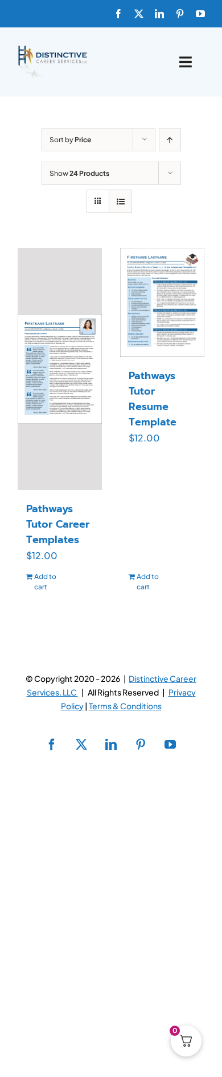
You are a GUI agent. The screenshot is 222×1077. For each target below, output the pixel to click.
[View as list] (120, 201)
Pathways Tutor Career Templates (57, 524)
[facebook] (118, 13)
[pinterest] (179, 13)
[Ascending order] (170, 139)
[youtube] (200, 13)
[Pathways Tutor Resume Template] (162, 302)
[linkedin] (159, 13)
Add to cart (45, 581)
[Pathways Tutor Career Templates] (60, 369)
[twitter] (138, 13)
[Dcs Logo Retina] (52, 49)
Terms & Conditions (125, 706)
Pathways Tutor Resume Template (152, 399)
